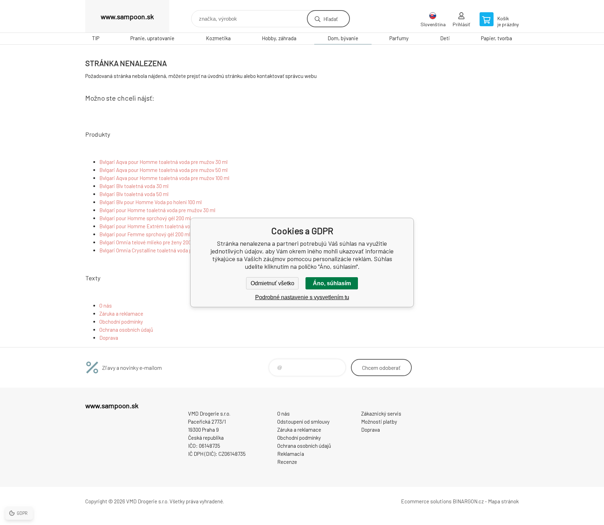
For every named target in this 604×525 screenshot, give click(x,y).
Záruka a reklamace (121, 313)
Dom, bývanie (343, 38)
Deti (445, 38)
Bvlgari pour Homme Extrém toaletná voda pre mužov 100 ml (167, 226)
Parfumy (399, 38)
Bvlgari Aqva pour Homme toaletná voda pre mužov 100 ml (164, 178)
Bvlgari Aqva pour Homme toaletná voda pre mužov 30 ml (163, 162)
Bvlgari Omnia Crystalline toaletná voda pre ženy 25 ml (160, 250)
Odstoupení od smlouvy (303, 421)
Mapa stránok (503, 501)
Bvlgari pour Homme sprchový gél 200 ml (145, 218)
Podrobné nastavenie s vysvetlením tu (302, 297)
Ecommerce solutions (426, 501)
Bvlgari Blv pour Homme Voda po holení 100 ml (150, 202)
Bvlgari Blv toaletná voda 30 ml (133, 186)
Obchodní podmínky (121, 321)
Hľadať (330, 18)
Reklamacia (290, 454)
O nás (105, 305)
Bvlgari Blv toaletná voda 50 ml (133, 194)
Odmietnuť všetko (272, 283)
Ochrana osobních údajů (126, 329)
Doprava (108, 338)
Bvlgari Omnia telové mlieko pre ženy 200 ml (148, 242)
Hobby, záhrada (279, 38)
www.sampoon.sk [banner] (127, 16)
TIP (95, 38)
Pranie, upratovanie (152, 38)
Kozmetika (218, 38)
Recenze (287, 462)
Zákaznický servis (381, 413)
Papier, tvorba (496, 38)
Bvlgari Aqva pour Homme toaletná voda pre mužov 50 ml (163, 170)
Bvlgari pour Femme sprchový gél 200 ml (144, 234)
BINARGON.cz (468, 501)
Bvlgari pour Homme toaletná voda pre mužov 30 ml (157, 210)
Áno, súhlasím (332, 283)
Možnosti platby (379, 421)
